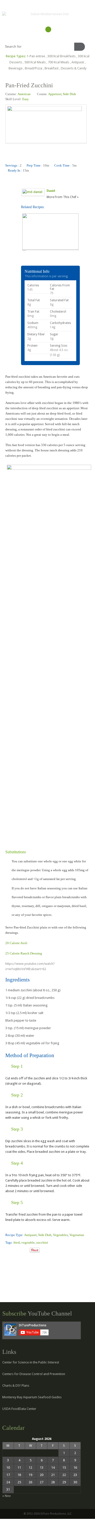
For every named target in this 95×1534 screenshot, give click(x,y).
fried (16, 1242)
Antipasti (77, 62)
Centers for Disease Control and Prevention (33, 1374)
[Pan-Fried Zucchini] (7, 1251)
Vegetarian (76, 1235)
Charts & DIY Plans (15, 1385)
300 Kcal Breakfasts (61, 56)
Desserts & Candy (73, 68)
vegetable (28, 1242)
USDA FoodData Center (19, 1409)
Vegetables (60, 1235)
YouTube (48, 29)
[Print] (26, 1251)
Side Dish (69, 94)
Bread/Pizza (33, 68)
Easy (25, 99)
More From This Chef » (63, 197)
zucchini (42, 1242)
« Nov (6, 1496)
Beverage (16, 68)
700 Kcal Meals (58, 62)
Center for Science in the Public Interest (30, 1362)
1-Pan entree (36, 56)
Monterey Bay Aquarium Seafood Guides (32, 1397)
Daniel (51, 191)
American (24, 94)
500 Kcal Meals (35, 62)
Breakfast (52, 68)
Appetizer (54, 94)
